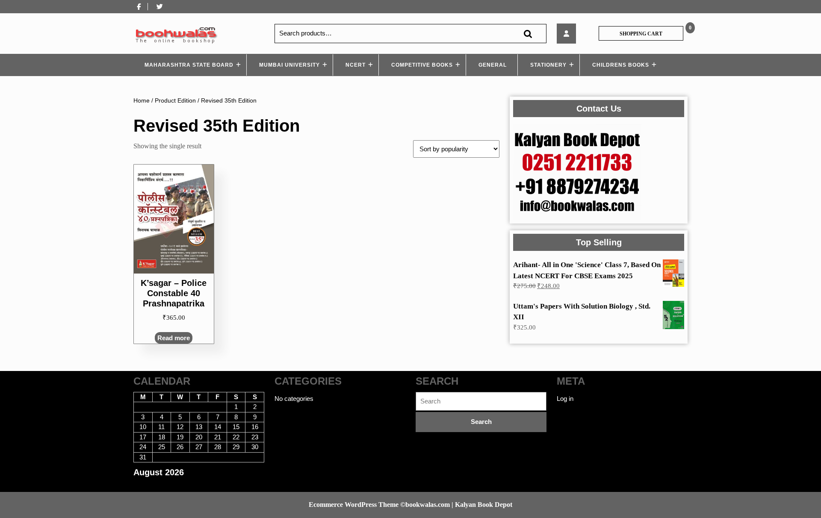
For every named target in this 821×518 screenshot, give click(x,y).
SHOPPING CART (641, 34)
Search (527, 33)
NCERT (356, 65)
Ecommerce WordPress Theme (354, 504)
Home (141, 100)
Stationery (548, 65)
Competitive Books (422, 65)
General (492, 65)
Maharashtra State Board (189, 65)
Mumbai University (289, 65)
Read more (173, 337)
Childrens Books (620, 65)
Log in (565, 398)
